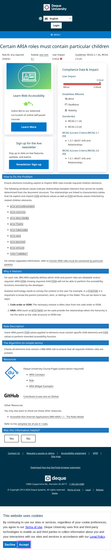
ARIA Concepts (37, 374)
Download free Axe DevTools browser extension (55, 467)
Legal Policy (97, 536)
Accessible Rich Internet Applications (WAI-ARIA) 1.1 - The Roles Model (47, 416)
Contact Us (14, 453)
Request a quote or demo (40, 453)
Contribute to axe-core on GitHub (41, 396)
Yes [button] (11, 438)
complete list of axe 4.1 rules (32, 423)
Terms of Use (33, 527)
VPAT (95, 453)
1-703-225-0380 (76, 484)
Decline (10, 545)
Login (56, 25)
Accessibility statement (73, 453)
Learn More (34, 127)
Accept (24, 545)
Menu (57, 34)
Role (31, 380)
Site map (56, 456)
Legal (88, 489)
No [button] (28, 438)
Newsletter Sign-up (28, 164)
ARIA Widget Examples (41, 386)
